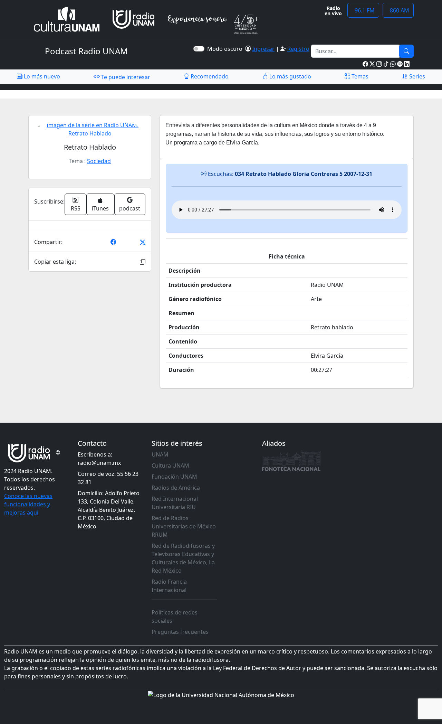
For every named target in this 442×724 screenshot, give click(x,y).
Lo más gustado (289, 76)
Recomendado (209, 76)
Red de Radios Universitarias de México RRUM (184, 526)
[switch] (198, 48)
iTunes (100, 208)
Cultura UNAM (170, 465)
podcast (129, 208)
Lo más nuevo (41, 76)
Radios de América (176, 487)
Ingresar (263, 49)
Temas (359, 76)
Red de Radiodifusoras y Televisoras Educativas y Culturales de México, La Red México (183, 558)
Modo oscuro (226, 49)
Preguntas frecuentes (180, 632)
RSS (75, 208)
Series (416, 76)
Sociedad (99, 161)
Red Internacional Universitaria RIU (175, 503)
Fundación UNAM (174, 476)
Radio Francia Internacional (169, 586)
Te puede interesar (125, 77)
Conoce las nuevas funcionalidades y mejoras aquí (28, 504)
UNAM (160, 454)
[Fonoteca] (291, 460)
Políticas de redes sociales (175, 616)
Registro (298, 49)
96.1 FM (363, 10)
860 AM (398, 10)
